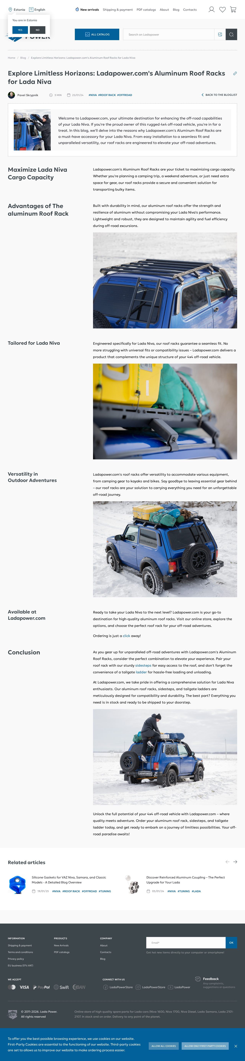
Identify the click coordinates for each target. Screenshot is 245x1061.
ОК (231, 942)
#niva (93, 95)
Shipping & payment (118, 9)
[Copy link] (233, 73)
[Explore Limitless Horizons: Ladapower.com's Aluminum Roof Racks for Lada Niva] (32, 129)
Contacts (190, 9)
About (164, 9)
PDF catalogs (146, 9)
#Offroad (124, 95)
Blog (176, 9)
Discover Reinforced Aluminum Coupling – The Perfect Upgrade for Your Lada (185, 879)
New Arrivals (61, 945)
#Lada (196, 891)
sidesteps (143, 665)
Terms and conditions (20, 952)
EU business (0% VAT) (20, 965)
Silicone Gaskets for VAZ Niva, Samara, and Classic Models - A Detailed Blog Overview (69, 879)
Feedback (211, 979)
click (126, 636)
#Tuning (105, 891)
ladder (141, 672)
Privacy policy (16, 958)
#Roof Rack (107, 95)
